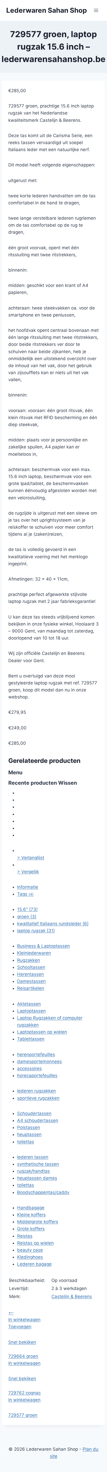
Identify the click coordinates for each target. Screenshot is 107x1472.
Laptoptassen (31, 1010)
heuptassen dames (37, 1178)
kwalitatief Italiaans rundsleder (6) (53, 923)
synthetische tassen (38, 1164)
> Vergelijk (28, 871)
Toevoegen (19, 1326)
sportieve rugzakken (38, 1098)
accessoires (29, 1068)
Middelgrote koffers (37, 1221)
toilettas (25, 1141)
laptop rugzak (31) (36, 930)
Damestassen (31, 981)
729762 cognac (24, 1392)
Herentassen (30, 974)
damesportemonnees (39, 1061)
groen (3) (26, 916)
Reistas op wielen (35, 1243)
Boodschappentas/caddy (43, 1192)
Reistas (24, 1236)
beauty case (30, 1250)
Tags (25, 894)
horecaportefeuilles (37, 1075)
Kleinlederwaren (34, 953)
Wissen (67, 783)
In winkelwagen (24, 1319)
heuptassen (29, 1134)
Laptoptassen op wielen (42, 1031)
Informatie (27, 887)
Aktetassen (29, 1003)
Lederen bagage (34, 1264)
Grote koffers (31, 1228)
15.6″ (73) (27, 909)
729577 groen (22, 1415)
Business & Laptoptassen (43, 946)
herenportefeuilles (36, 1054)
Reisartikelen (30, 988)
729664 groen (23, 1356)
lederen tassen (32, 1157)
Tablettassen (30, 1038)
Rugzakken (28, 960)
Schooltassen (31, 967)
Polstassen (28, 1127)
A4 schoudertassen (37, 1120)
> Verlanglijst (30, 857)
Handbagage (30, 1207)
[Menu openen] (96, 10)
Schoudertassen (34, 1113)
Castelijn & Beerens (71, 1296)
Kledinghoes (30, 1257)
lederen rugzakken (36, 1090)
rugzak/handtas (33, 1171)
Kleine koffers (31, 1214)
